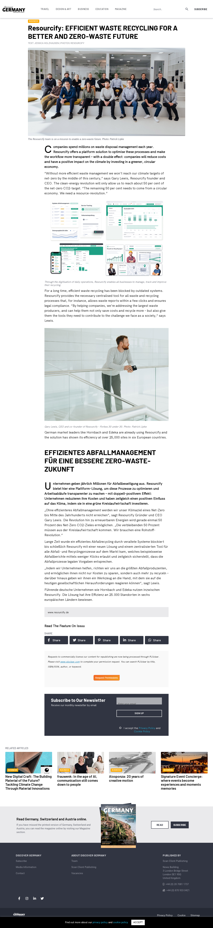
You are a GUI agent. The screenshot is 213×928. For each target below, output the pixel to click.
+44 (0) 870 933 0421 (178, 890)
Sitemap (195, 915)
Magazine (120, 9)
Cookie (182, 915)
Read (160, 824)
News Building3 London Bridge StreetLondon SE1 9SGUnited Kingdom (175, 873)
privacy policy (100, 922)
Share (56, 640)
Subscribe (200, 9)
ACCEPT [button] (138, 922)
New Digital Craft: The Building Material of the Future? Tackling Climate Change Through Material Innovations (28, 782)
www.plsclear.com (70, 661)
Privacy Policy (147, 728)
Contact (20, 873)
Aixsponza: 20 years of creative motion (126, 778)
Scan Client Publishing (83, 867)
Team (74, 861)
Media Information (26, 867)
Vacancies (77, 873)
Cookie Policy (142, 731)
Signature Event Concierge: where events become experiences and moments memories (182, 782)
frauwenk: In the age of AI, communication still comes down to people (77, 780)
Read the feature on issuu (64, 626)
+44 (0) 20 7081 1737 (177, 884)
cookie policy (120, 922)
